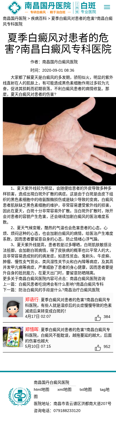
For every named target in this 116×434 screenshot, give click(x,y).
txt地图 (86, 389)
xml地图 (65, 389)
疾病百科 (39, 18)
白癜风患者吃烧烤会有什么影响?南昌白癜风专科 (61, 284)
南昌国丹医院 (14, 18)
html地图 (42, 389)
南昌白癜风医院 (83, 278)
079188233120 (67, 410)
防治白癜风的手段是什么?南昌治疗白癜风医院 (59, 290)
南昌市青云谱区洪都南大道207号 (82, 403)
